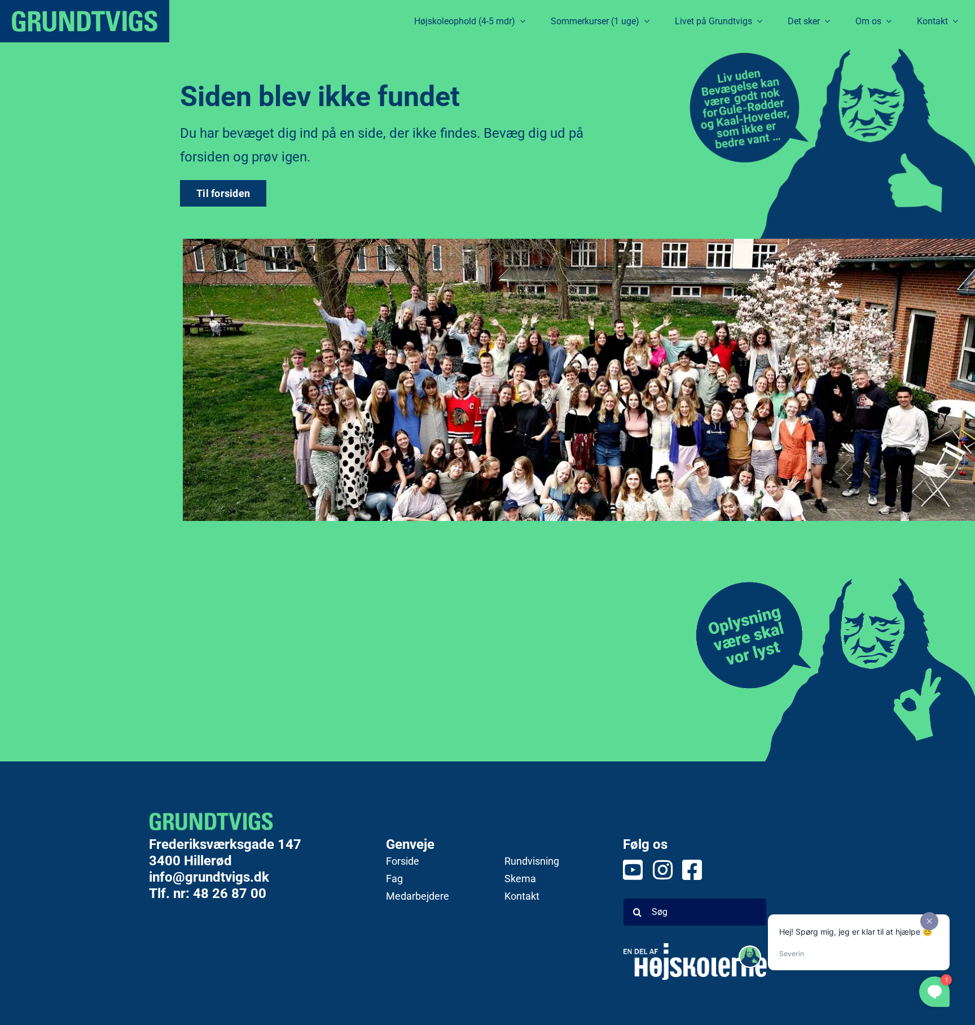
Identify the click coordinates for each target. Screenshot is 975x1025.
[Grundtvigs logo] (84, 21)
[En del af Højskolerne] (695, 961)
